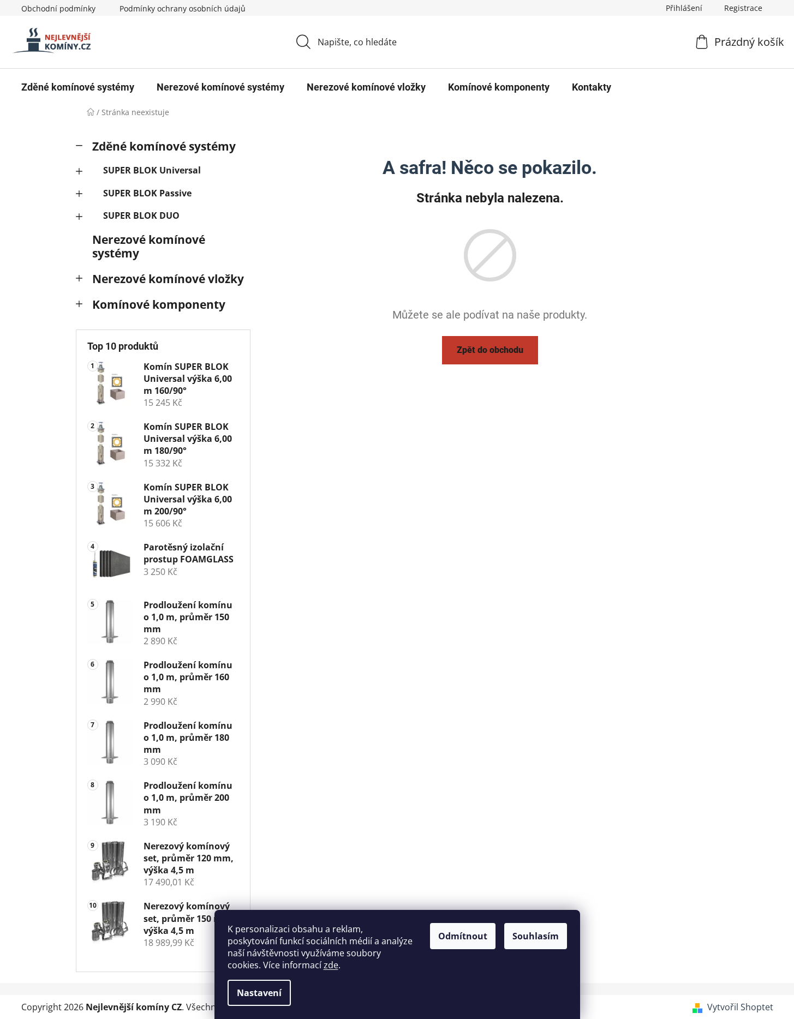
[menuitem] (77, 87)
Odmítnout (462, 936)
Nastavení (259, 993)
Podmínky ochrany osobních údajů (183, 8)
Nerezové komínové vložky (168, 278)
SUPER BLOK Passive (147, 193)
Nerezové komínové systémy (148, 246)
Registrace (743, 8)
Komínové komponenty (158, 304)
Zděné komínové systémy (164, 146)
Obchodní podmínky (58, 8)
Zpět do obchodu (490, 350)
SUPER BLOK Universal (152, 170)
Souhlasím (535, 936)
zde (331, 965)
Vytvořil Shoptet (740, 1007)
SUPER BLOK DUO (141, 215)
